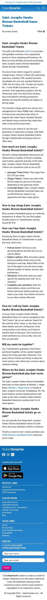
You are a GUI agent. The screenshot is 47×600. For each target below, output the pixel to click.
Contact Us (6, 487)
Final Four (29, 51)
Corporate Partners (10, 502)
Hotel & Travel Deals (10, 510)
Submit (6, 568)
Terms (4, 525)
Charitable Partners (10, 505)
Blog (4, 515)
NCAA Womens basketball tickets (17, 435)
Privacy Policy (7, 528)
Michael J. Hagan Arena (19, 388)
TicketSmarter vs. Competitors (14, 507)
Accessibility (7, 533)
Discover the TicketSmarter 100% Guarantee (23, 2)
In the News (7, 513)
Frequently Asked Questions (13, 490)
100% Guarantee (9, 492)
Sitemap (5, 535)
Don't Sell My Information (12, 530)
